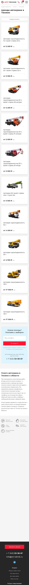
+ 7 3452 (14, 359)
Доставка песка (14, 573)
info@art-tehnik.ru (14, 557)
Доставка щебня (14, 576)
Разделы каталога (14, 19)
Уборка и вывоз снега (14, 570)
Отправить (14, 343)
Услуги (14, 568)
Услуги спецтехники (14, 583)
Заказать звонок (14, 547)
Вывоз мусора (14, 578)
